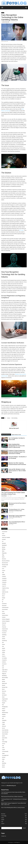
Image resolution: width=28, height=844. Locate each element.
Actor (3, 533)
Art (2, 541)
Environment (5, 609)
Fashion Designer (6, 619)
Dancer (3, 593)
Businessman (5, 562)
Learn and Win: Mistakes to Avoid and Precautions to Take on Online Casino (17, 471)
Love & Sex (4, 671)
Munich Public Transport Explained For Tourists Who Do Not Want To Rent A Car (13, 804)
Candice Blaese (4, 495)
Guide (3, 644)
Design (3, 597)
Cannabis (4, 566)
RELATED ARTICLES (6, 434)
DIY (3, 599)
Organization (5, 699)
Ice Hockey (4, 658)
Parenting (4, 700)
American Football (6, 537)
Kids (3, 665)
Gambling (4, 634)
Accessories (4, 531)
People (3, 702)
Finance (3, 625)
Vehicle (3, 757)
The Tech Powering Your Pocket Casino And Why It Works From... (13, 493)
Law (3, 667)
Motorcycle (4, 683)
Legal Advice (4, 669)
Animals (4, 539)
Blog (3, 555)
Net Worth (4, 695)
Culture (3, 590)
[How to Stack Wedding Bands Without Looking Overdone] (4, 523)
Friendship (4, 630)
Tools (3, 747)
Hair (3, 646)
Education (4, 605)
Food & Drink (5, 628)
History (3, 650)
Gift (3, 642)
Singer (3, 722)
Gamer (3, 636)
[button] (2, 7)
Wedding (4, 763)
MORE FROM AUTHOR (16, 434)
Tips (3, 745)
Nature (3, 693)
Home (2, 10)
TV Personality (5, 751)
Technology (4, 741)
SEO (3, 718)
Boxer (3, 557)
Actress (3, 535)
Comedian (4, 578)
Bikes (3, 551)
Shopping (4, 720)
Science (3, 716)
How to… (4, 656)
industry (8, 417)
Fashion (3, 617)
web (3, 761)
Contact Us (3, 836)
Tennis (3, 743)
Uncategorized (5, 755)
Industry (4, 662)
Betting (3, 549)
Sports (3, 735)
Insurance (4, 664)
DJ (2, 601)
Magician (4, 673)
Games (3, 638)
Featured (4, 623)
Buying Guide (5, 564)
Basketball (4, 545)
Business (4, 558)
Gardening (4, 640)
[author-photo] (14, 426)
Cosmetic (4, 584)
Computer (4, 582)
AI (5, 417)
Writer (3, 767)
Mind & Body (5, 677)
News (3, 697)
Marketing (4, 675)
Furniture (4, 632)
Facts (3, 611)
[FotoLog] (14, 3)
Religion (4, 714)
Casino (6, 10)
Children (4, 576)
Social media (5, 734)
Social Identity (5, 730)
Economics (4, 603)
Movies (3, 685)
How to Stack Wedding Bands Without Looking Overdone (13, 807)
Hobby (3, 652)
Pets (3, 704)
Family (3, 613)
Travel (3, 749)
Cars (3, 568)
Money (3, 681)
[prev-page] (2, 475)
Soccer (3, 728)
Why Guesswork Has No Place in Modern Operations (12, 796)
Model (3, 679)
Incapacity (4, 660)
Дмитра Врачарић (5, 21)
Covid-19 (4, 586)
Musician (4, 691)
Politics (3, 708)
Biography (4, 553)
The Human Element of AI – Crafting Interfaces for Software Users (14, 800)
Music (3, 689)
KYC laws (21, 230)
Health (3, 648)
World (3, 765)
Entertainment (5, 607)
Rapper (3, 710)
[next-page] (4, 475)
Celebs (3, 574)
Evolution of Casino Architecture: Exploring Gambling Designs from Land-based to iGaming (16, 452)
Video (3, 759)
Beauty (3, 547)
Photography (5, 706)
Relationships (5, 712)
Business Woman (6, 560)
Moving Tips (4, 687)
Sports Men (4, 737)
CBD (3, 572)
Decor (3, 595)
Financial (4, 627)
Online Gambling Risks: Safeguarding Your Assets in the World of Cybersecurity (16, 446)
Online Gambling (14, 417)
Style (3, 739)
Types (3, 753)
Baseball (4, 543)
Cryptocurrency (5, 588)
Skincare (4, 726)
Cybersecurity (5, 592)
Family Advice (5, 615)
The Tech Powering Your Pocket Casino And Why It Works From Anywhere (13, 793)
